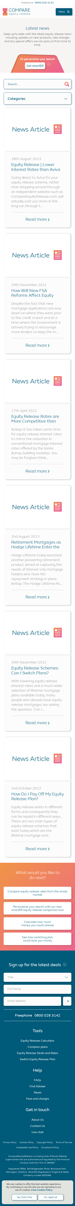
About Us (37, 1119)
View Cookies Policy (41, 1190)
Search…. (13, 84)
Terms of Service (64, 1142)
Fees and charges (37, 1098)
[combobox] (37, 977)
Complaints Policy (50, 1147)
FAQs (37, 1080)
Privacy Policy (10, 1142)
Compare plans (38, 1047)
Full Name (14, 989)
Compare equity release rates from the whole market (37, 893)
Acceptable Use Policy (27, 1147)
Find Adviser (37, 1086)
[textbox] (37, 977)
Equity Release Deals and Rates (37, 1053)
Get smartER (35, 65)
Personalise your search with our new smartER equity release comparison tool (37, 908)
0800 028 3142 (44, 2)
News (37, 1092)
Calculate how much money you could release (37, 923)
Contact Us (37, 1126)
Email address (16, 1001)
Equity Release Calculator (37, 1040)
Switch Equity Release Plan (37, 1059)
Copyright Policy (45, 1142)
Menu (62, 11)
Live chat (38, 1132)
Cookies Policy (26, 1142)
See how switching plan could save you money (37, 938)
